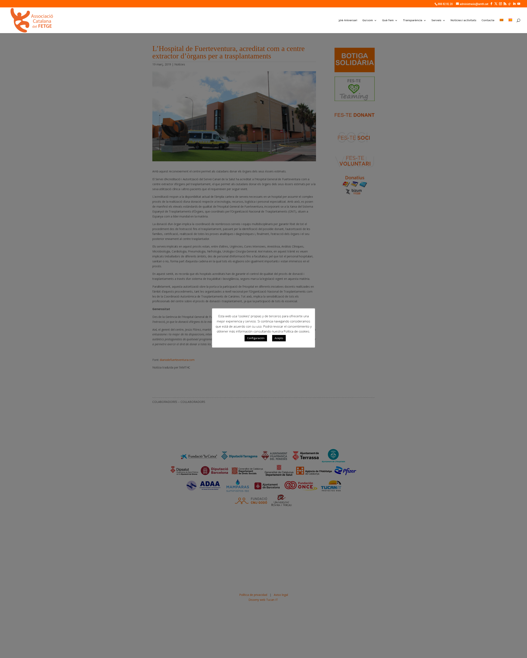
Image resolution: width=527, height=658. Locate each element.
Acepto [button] (279, 338)
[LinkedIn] (514, 3)
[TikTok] (509, 3)
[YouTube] (518, 3)
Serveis (436, 20)
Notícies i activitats (463, 20)
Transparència (412, 20)
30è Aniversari (347, 20)
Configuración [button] (256, 338)
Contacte (488, 20)
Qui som (367, 20)
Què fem (388, 20)
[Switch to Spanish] (510, 26)
